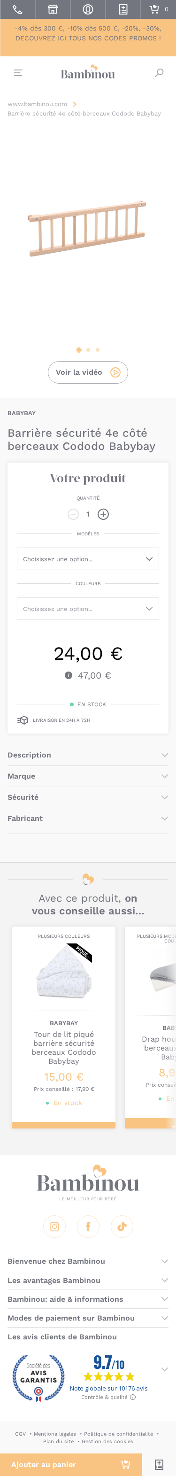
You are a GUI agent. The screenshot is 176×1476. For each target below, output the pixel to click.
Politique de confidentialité (118, 1434)
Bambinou (88, 71)
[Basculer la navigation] (17, 72)
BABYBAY (22, 413)
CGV (20, 1434)
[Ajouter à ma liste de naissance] (159, 1464)
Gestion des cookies (107, 1441)
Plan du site (58, 1441)
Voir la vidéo (79, 372)
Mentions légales (55, 1434)
